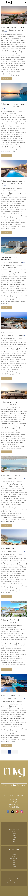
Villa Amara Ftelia (9, 402)
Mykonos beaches (14, 880)
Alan (5, 32)
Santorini (14, 856)
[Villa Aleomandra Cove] (14, 320)
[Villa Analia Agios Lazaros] (14, 169)
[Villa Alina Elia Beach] (14, 464)
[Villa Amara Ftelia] (14, 391)
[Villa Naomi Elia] (14, 537)
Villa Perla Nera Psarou (11, 696)
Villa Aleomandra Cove (11, 333)
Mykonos (14, 854)
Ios (14, 860)
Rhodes (14, 866)
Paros (14, 864)
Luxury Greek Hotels (14, 829)
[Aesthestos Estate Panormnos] (14, 245)
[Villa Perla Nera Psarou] (14, 683)
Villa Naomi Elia (8, 549)
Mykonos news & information (14, 882)
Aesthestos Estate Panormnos (9, 259)
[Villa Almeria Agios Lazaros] (14, 92)
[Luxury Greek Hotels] (8, 2)
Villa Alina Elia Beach (10, 475)
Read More (6, 78)
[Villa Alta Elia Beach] (14, 609)
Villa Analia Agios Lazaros (13, 181)
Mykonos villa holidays (14, 878)
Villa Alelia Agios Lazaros (12, 27)
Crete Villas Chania (14, 858)
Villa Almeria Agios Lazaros (13, 104)
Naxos (14, 862)
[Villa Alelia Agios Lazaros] (14, 15)
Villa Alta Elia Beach (10, 620)
